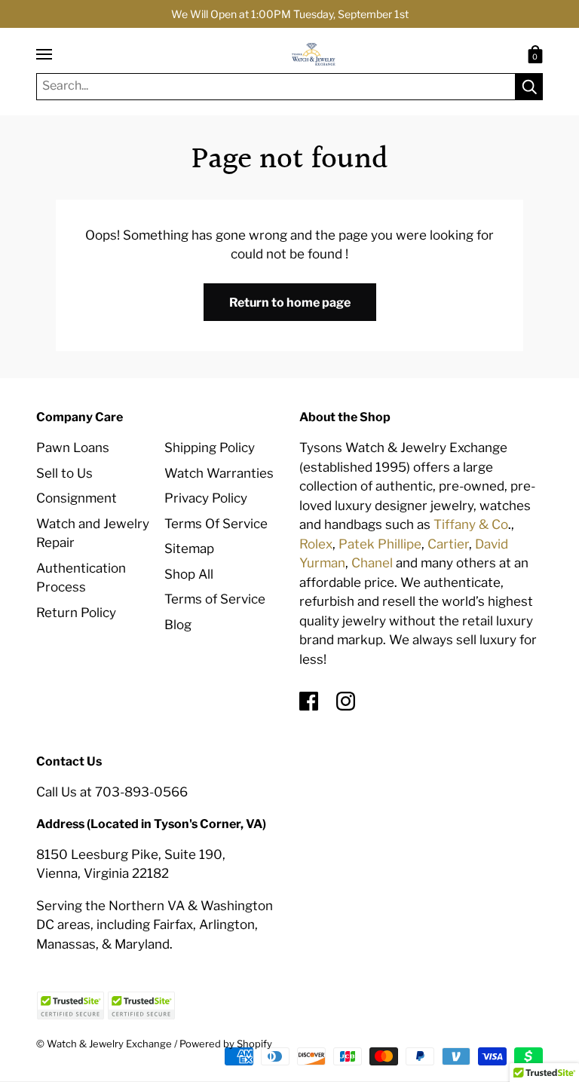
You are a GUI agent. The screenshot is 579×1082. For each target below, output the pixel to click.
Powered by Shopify (225, 1044)
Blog (177, 624)
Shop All (188, 574)
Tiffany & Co (470, 524)
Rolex (315, 544)
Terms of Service (214, 599)
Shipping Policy (209, 447)
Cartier (448, 544)
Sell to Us (64, 473)
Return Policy (76, 612)
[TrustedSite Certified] (70, 1005)
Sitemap (189, 548)
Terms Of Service (216, 523)
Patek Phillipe (380, 544)
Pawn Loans (72, 447)
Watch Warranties (219, 473)
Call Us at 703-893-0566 (112, 791)
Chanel (372, 562)
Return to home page (290, 302)
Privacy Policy (205, 498)
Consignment (76, 498)
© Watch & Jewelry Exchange (104, 1044)
